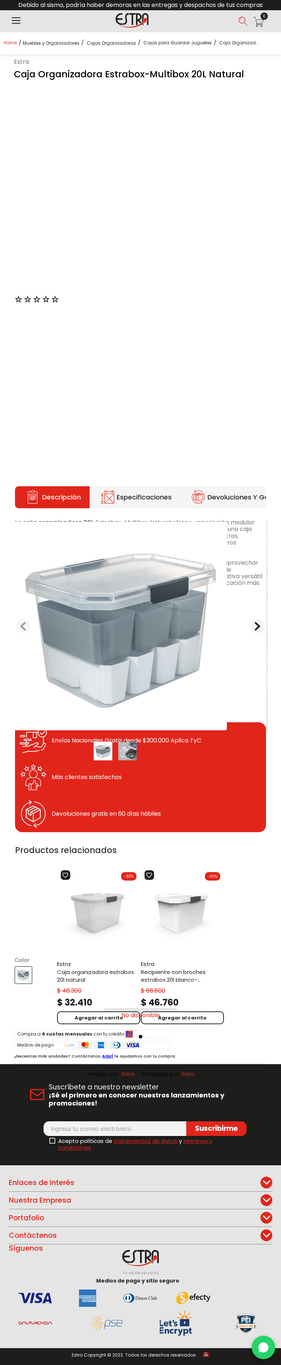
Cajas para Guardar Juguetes (177, 42)
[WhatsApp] (263, 1347)
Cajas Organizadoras (111, 43)
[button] (16, 21)
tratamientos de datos (145, 1141)
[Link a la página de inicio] (12, 42)
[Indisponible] (140, 1015)
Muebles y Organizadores (51, 43)
